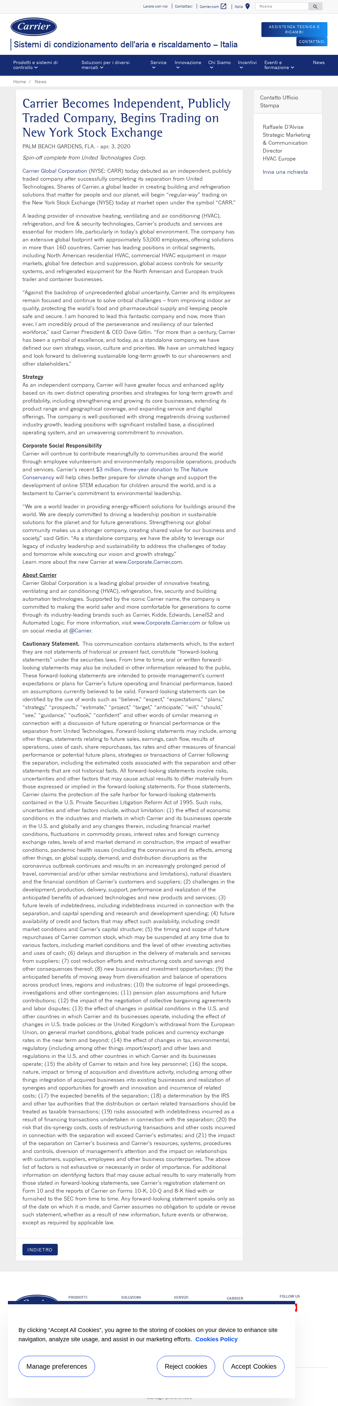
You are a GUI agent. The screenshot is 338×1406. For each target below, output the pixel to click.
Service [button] (159, 62)
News (319, 62)
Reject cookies (186, 1366)
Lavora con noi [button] (155, 6)
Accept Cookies (254, 1366)
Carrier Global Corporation (54, 170)
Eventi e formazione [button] (276, 64)
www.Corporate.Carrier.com (148, 562)
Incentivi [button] (247, 62)
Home (19, 81)
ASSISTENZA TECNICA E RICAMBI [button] (294, 29)
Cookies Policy (216, 1339)
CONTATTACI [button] (312, 41)
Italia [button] (244, 7)
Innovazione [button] (188, 62)
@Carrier (80, 630)
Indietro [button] (40, 1249)
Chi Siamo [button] (219, 62)
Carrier (235, 1298)
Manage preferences (56, 1366)
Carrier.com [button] (213, 6)
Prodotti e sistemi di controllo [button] (35, 64)
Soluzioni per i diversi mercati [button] (106, 64)
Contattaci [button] (183, 6)
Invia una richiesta (285, 171)
